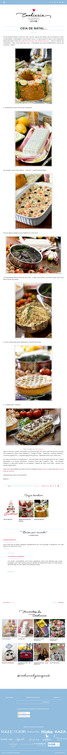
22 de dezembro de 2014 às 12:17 (11, 542)
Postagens (22, 713)
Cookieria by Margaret (16, 556)
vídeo (44, 469)
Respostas (12, 553)
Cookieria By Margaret (13, 752)
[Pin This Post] (55, 486)
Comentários (23, 716)
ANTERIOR (6, 602)
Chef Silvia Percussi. (27, 41)
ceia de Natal (15, 486)
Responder (6, 548)
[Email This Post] (58, 486)
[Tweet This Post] (50, 486)
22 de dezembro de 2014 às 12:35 (16, 558)
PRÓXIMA (61, 602)
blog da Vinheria (8, 471)
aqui (60, 469)
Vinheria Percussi (43, 41)
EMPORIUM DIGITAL (60, 752)
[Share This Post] (53, 486)
